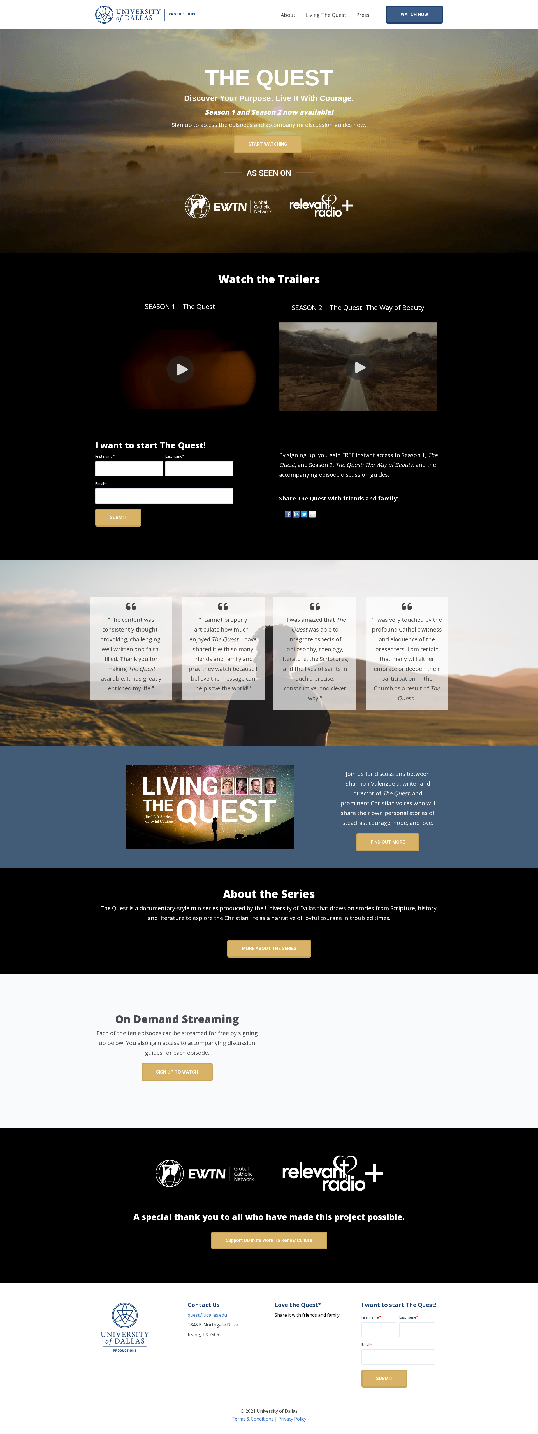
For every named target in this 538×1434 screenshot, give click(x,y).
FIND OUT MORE (388, 842)
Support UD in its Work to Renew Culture (269, 1240)
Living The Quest (325, 14)
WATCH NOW (414, 14)
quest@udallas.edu (207, 1315)
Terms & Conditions (252, 1419)
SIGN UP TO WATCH (177, 1072)
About (288, 14)
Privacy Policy (292, 1419)
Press (362, 14)
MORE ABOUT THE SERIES (269, 948)
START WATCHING (267, 144)
